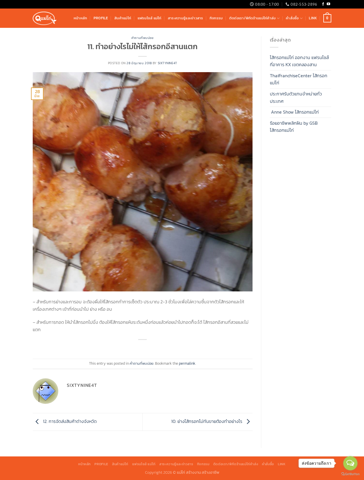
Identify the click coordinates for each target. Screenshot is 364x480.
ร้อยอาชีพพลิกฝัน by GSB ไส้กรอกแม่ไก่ (294, 127)
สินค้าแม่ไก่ (122, 18)
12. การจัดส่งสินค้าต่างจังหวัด (69, 421)
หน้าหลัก (80, 18)
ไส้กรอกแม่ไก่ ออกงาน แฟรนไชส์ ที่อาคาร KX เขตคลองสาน (299, 61)
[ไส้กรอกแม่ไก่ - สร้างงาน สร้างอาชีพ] (45, 18)
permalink (187, 363)
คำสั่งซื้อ (292, 18)
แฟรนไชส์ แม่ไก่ (150, 18)
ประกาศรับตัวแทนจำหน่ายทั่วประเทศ (296, 97)
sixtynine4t (167, 63)
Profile (101, 18)
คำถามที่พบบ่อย (142, 38)
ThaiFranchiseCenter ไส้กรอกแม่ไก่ (298, 79)
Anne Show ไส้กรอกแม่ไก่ (294, 111)
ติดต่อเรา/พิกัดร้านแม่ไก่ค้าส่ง (252, 18)
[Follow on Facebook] (323, 4)
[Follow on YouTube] (328, 4)
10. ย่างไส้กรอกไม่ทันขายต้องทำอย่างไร (207, 421)
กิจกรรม (216, 18)
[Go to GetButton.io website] (350, 474)
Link (313, 18)
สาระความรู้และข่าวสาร (185, 18)
